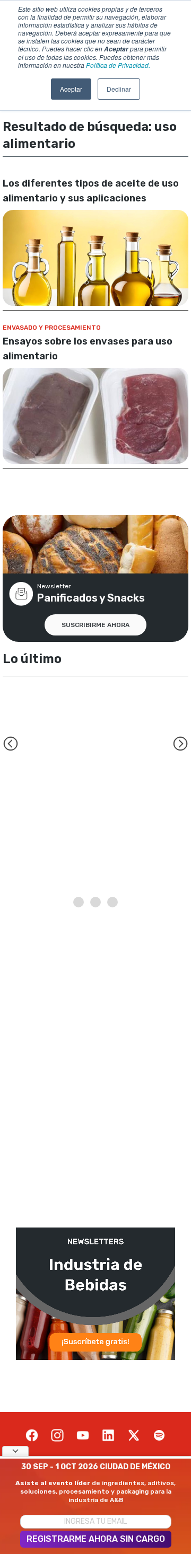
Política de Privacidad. (118, 64)
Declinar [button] (119, 88)
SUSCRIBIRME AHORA (95, 625)
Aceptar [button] (71, 88)
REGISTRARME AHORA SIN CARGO (96, 1539)
